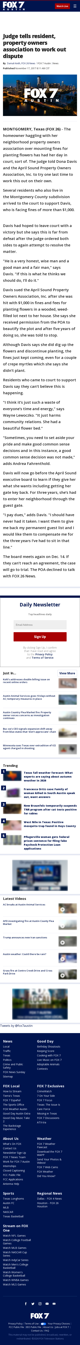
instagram (40, 1304)
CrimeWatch (44, 1091)
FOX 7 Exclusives (50, 1086)
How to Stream (12, 1091)
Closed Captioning (14, 1170)
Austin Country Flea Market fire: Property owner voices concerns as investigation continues (27, 715)
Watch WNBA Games (16, 1280)
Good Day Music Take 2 (16, 1119)
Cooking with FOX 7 (49, 1055)
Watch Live (62, 6)
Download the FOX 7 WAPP (49, 1153)
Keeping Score (45, 1051)
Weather (44, 1138)
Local (6, 1046)
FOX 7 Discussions (48, 1118)
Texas (6, 1055)
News (55, 63)
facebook (26, 1304)
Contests (42, 1068)
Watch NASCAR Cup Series (15, 1253)
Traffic (7, 1051)
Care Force (43, 1109)
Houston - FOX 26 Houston (48, 1204)
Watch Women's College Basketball (14, 1273)
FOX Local (11, 1086)
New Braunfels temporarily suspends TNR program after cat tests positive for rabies (50, 809)
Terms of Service (42, 657)
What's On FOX (12, 1144)
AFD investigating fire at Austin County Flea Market (28, 922)
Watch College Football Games (17, 1241)
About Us (10, 1138)
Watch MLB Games (14, 1248)
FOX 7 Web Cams (47, 1167)
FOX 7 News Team (14, 1157)
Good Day (45, 1041)
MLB (6, 1207)
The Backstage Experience (12, 1127)
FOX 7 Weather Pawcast (46, 1145)
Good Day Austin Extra (16, 1113)
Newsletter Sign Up (14, 1152)
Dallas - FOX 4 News (49, 1198)
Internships (9, 1166)
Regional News (49, 1193)
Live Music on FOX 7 (49, 1060)
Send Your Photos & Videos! (49, 1161)
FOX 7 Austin (44, 63)
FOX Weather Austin (15, 1109)
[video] (67, 908)
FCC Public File (11, 1175)
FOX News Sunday (14, 1072)
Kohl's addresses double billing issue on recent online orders (26, 681)
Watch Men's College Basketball (15, 1266)
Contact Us (9, 1148)
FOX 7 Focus (44, 1100)
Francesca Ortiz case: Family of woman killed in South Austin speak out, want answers (49, 793)
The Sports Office (13, 1104)
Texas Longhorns (13, 1198)
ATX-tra (41, 1122)
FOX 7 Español (11, 1100)
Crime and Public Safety (13, 1065)
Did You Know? (46, 1176)
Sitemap (8, 1076)
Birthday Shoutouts (48, 1046)
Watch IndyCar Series (15, 1260)
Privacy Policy (44, 654)
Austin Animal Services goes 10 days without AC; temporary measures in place (29, 697)
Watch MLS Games (14, 1284)
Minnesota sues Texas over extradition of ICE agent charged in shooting (29, 747)
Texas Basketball (13, 1216)
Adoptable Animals (48, 1064)
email (54, 1304)
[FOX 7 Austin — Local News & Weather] (14, 5)
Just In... (9, 673)
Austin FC (8, 1203)
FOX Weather (45, 1171)
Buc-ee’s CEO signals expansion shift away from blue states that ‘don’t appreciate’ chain (29, 730)
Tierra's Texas (11, 1095)
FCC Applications (13, 1179)
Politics (7, 1060)
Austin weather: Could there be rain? (24, 954)
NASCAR (8, 1212)
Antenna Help (11, 1184)
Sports (8, 1193)
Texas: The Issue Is (48, 1104)
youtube (47, 1304)
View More (67, 673)
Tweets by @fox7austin (16, 1026)
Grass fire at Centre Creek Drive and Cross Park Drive (27, 972)
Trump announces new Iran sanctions (25, 937)
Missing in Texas (47, 1113)
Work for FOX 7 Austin (16, 1161)
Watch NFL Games (14, 1235)
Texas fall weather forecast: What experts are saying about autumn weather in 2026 (48, 776)
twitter (33, 1304)
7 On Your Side (46, 1095)
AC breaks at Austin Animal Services (24, 904)
